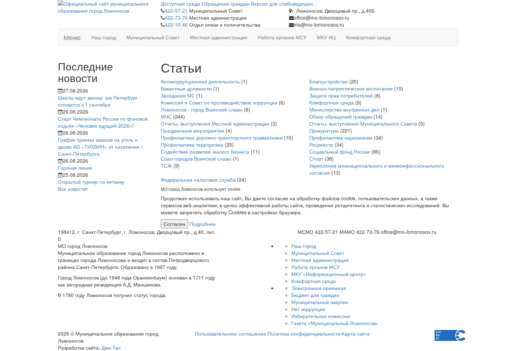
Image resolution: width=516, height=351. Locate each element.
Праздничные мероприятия (192, 130)
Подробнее (203, 223)
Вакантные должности (186, 88)
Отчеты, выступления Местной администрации (215, 123)
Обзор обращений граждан (340, 116)
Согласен (174, 223)
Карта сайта (356, 333)
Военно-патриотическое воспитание (351, 88)
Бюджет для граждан (315, 294)
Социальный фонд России (339, 151)
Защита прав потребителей (341, 95)
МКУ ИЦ (326, 37)
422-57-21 (176, 10)
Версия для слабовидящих (282, 3)
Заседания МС (178, 95)
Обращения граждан (225, 3)
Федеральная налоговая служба (198, 179)
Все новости (72, 188)
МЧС (166, 116)
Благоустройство (328, 81)
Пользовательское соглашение (230, 333)
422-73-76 (176, 17)
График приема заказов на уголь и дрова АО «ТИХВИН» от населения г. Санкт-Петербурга (101, 146)
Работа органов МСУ (282, 37)
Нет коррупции (308, 308)
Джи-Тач (110, 347)
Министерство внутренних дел (344, 109)
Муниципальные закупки (319, 301)
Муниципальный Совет (152, 37)
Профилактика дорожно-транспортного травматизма (222, 137)
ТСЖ (166, 165)
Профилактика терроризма (192, 144)
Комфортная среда (368, 37)
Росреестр (321, 144)
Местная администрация (218, 37)
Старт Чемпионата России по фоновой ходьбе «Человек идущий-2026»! (103, 122)
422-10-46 (176, 24)
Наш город (103, 37)
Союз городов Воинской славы (196, 158)
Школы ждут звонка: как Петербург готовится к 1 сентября (97, 101)
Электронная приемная (318, 287)
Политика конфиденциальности (303, 333)
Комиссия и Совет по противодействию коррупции (219, 102)
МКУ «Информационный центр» (328, 273)
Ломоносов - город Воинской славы (202, 109)
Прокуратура (324, 130)
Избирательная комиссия (320, 315)
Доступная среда (180, 3)
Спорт (316, 158)
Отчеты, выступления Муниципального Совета (363, 123)
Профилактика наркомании (340, 137)
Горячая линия (75, 167)
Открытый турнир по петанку (91, 181)
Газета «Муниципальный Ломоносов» (334, 322)
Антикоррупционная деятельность (200, 81)
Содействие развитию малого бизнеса (205, 151)
